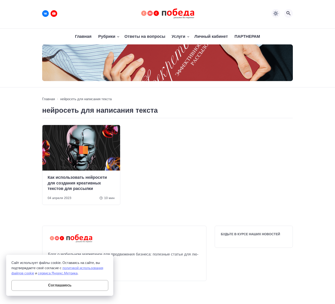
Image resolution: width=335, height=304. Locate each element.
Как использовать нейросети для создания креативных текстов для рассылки (77, 183)
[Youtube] (54, 13)
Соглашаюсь (60, 285)
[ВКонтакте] (45, 13)
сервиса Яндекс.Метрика (57, 273)
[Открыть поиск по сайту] (288, 13)
